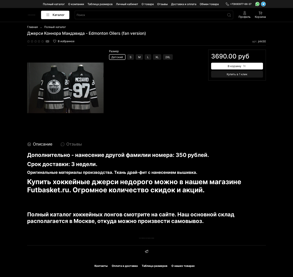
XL (157, 57)
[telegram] (146, 252)
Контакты (101, 266)
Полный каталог (54, 4)
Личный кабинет (127, 4)
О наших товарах (183, 266)
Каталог (59, 15)
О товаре (148, 4)
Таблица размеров (100, 4)
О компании (76, 4)
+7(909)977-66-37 (240, 4)
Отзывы (162, 4)
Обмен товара (209, 4)
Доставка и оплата (183, 4)
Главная (32, 27)
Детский (117, 57)
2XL (167, 57)
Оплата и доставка (125, 266)
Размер (114, 51)
